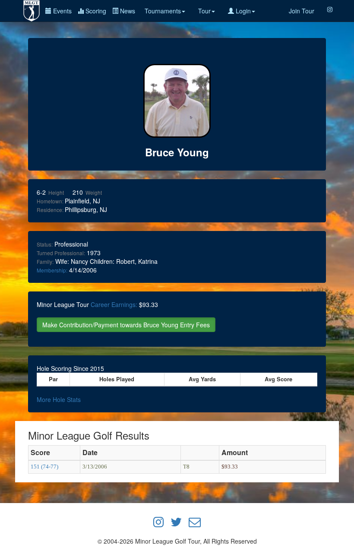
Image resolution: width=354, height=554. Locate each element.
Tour (204, 10)
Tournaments (163, 10)
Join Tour (301, 10)
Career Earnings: (114, 304)
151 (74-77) (44, 466)
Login (242, 10)
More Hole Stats (59, 399)
